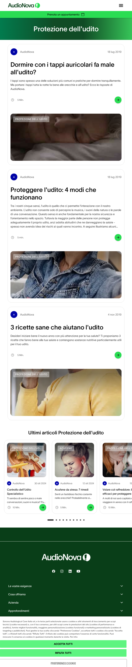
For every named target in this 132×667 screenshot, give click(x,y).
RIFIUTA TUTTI (63, 653)
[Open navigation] (121, 5)
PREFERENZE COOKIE (63, 663)
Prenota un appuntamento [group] (63, 14)
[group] (118, 99)
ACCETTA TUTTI (63, 644)
